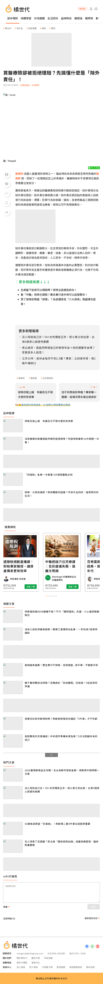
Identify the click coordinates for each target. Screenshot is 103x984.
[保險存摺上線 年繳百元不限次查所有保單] (13, 425)
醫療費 (33, 378)
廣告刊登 (35, 958)
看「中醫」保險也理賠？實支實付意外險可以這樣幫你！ (54, 294)
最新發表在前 (91, 918)
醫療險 (21, 378)
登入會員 (33, 967)
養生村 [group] (8, 28)
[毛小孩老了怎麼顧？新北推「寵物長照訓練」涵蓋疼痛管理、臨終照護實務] (13, 846)
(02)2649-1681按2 (56, 953)
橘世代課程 (22, 962)
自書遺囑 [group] (32, 28)
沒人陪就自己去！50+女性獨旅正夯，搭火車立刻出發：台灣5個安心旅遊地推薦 (62, 789)
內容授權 (48, 958)
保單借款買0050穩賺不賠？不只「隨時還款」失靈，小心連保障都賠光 (62, 613)
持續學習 (26, 18)
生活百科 (52, 18)
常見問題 (61, 967)
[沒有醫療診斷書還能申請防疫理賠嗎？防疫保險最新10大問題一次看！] (13, 443)
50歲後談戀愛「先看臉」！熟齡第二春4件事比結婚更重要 (57, 823)
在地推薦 (39, 18)
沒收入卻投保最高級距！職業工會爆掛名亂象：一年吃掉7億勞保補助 (61, 630)
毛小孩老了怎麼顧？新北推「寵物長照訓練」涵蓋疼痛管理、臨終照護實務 (62, 843)
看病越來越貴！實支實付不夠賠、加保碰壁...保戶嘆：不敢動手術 (61, 665)
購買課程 (82, 9)
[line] (92, 946)
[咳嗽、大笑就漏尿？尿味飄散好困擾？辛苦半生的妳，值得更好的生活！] (13, 496)
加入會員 (21, 967)
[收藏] (6, 202)
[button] (95, 8)
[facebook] (87, 946)
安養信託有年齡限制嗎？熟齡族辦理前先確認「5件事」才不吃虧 (61, 718)
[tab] (46, 596)
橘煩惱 (78, 18)
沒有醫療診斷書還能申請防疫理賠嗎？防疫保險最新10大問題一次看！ (62, 440)
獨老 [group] (53, 28)
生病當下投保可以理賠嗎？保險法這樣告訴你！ (49, 290)
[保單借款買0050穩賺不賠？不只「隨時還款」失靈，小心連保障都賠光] (13, 616)
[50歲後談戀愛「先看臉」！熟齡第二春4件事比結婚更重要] (13, 828)
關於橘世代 (22, 958)
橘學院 (89, 18)
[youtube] (97, 946)
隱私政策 (90, 967)
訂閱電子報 (47, 967)
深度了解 (20, 586)
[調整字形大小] (6, 212)
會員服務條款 (75, 967)
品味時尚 (66, 18)
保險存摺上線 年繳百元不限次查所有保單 (49, 421)
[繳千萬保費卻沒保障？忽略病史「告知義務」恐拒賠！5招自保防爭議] (13, 687)
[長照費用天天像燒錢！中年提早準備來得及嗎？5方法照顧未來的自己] (13, 740)
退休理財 (12, 18)
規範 (5, 906)
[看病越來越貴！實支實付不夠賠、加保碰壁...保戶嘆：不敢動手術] (13, 669)
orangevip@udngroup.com (30, 953)
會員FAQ (35, 962)
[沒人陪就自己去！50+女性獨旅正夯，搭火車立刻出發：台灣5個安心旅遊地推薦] (13, 792)
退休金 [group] (19, 28)
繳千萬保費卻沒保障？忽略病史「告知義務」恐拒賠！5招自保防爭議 (61, 684)
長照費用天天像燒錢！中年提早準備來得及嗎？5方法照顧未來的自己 (61, 737)
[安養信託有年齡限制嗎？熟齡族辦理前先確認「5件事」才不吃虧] (13, 723)
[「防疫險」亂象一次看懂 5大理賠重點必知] (13, 479)
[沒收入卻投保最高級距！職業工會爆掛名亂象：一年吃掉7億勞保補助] (13, 634)
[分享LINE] (6, 184)
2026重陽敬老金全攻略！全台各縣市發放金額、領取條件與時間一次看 (62, 771)
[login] (91, 8)
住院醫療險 (48, 378)
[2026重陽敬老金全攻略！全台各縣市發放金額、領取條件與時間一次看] (13, 774)
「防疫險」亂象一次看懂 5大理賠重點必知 (49, 474)
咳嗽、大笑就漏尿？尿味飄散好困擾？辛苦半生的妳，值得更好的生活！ (62, 493)
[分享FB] (6, 174)
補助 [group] (44, 28)
